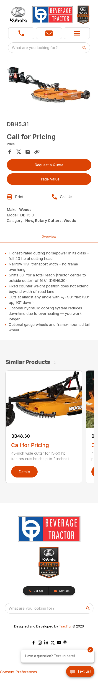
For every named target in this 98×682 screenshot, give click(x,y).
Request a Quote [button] (49, 165)
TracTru (65, 626)
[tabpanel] (49, 86)
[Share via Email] (28, 152)
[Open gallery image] (49, 85)
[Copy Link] (37, 152)
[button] (21, 33)
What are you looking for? (35, 47)
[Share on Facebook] (9, 152)
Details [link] (24, 471)
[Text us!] (80, 672)
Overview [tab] (49, 236)
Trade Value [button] (49, 179)
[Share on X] (18, 152)
